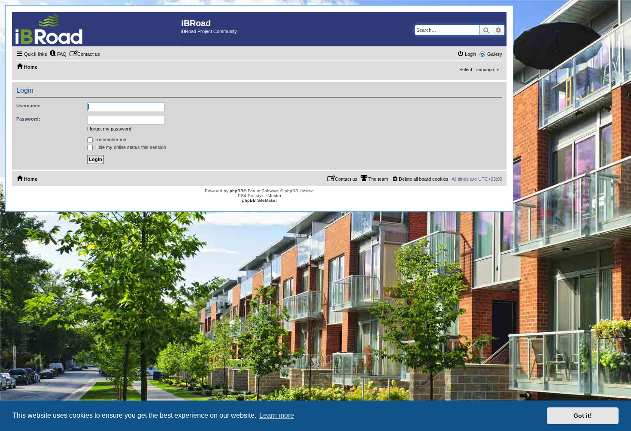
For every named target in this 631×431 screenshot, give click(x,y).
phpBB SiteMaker (259, 200)
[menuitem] (58, 54)
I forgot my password (109, 128)
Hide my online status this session (130, 147)
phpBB (236, 190)
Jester (275, 195)
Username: (28, 105)
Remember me (110, 139)
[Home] (96, 29)
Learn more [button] (276, 415)
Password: (28, 118)
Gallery (494, 54)
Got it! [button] (582, 415)
